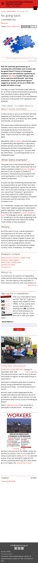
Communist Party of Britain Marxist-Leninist (19, 3)
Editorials (4, 23)
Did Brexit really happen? (10, 260)
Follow (34, 477)
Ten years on (6, 267)
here (22, 453)
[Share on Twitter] (25, 26)
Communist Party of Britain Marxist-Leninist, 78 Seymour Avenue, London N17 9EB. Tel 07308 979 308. (17, 558)
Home (3, 11)
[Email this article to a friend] (32, 26)
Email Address (8, 322)
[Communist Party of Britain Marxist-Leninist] (3, 4)
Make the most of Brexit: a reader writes (15, 258)
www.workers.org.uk (24, 463)
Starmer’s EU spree (8, 265)
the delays (17, 141)
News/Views (11, 11)
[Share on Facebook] (22, 26)
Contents (16, 449)
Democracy (16, 26)
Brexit (9, 26)
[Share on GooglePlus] (28, 26)
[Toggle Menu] (35, 8)
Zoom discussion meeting (12, 369)
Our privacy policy (6, 554)
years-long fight (29, 169)
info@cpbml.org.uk (12, 405)
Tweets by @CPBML (8, 481)
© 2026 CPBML (6, 552)
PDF (24, 449)
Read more (32, 285)
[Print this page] (35, 26)
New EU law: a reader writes (11, 262)
